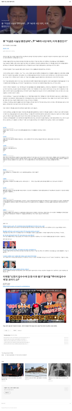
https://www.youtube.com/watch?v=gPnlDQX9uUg (16, 286)
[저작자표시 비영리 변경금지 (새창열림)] (19, 330)
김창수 (4, 209)
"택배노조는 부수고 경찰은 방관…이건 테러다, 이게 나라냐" (15, 340)
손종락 (4, 178)
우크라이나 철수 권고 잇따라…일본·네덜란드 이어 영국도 (14, 339)
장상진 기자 (6, 48)
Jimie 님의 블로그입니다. (9, 389)
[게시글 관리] (10, 331)
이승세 (4, 136)
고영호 (4, 145)
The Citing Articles (7, 335)
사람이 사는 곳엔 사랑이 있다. (8, 1)
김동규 (4, 198)
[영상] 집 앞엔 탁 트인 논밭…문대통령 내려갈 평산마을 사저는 (15, 343)
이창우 (4, 154)
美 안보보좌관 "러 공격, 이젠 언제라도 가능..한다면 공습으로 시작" (16, 337)
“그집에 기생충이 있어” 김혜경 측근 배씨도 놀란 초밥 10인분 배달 (16, 342)
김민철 (4, 187)
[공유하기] (8, 331)
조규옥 (4, 127)
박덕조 (4, 169)
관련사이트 (3, 403)
